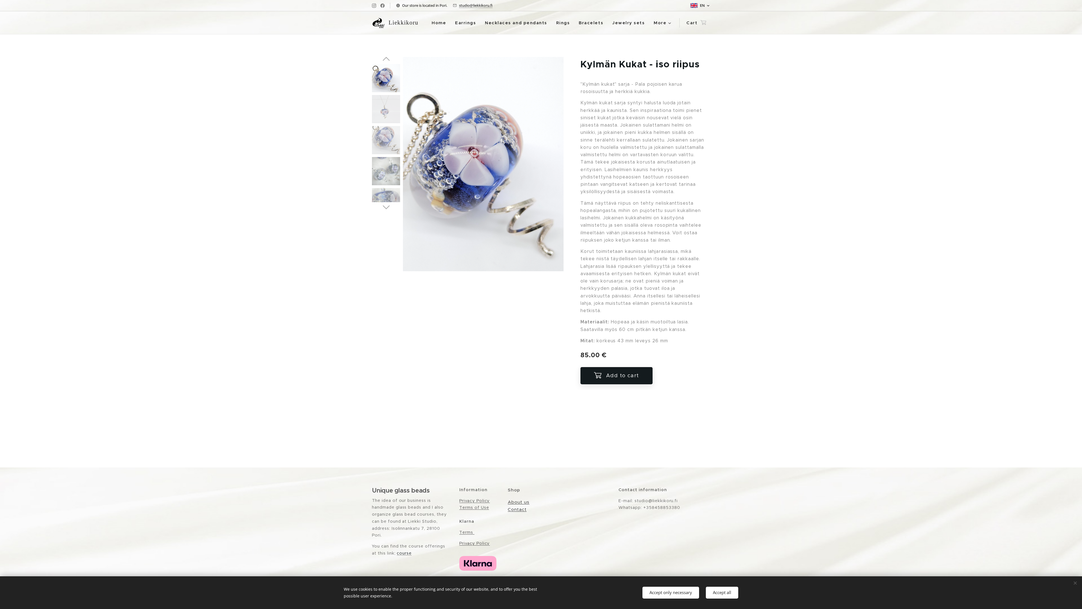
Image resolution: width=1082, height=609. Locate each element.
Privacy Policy (474, 500)
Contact (517, 509)
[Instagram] (374, 5)
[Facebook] (382, 5)
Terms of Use (474, 507)
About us (518, 502)
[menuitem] (440, 23)
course (404, 553)
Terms (467, 532)
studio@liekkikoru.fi (476, 5)
